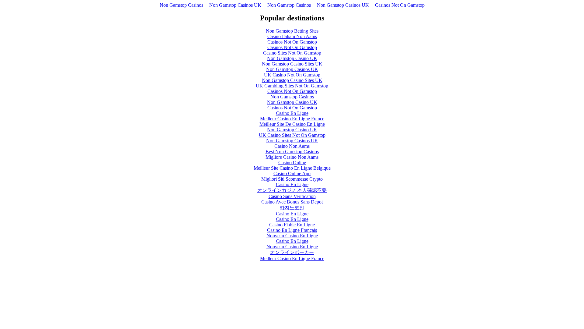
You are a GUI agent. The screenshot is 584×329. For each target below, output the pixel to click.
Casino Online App (292, 173)
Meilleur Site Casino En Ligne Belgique (292, 168)
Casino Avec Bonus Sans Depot (292, 201)
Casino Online (292, 162)
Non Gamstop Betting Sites (292, 31)
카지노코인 (292, 207)
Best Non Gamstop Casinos (292, 151)
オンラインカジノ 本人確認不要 (292, 190)
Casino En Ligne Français (292, 230)
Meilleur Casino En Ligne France (292, 118)
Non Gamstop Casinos (181, 5)
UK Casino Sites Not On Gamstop (292, 135)
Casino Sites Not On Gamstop (292, 52)
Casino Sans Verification (292, 196)
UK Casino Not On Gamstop (292, 74)
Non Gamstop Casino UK (292, 58)
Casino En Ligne (292, 113)
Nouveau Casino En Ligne (292, 235)
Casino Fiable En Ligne (292, 224)
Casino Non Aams (292, 146)
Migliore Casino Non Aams (292, 157)
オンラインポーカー (292, 252)
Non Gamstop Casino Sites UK (292, 63)
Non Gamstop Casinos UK (235, 5)
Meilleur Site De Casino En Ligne (292, 124)
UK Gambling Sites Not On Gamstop (292, 85)
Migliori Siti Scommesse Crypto (292, 179)
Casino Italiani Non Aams (292, 36)
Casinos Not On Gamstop (400, 5)
